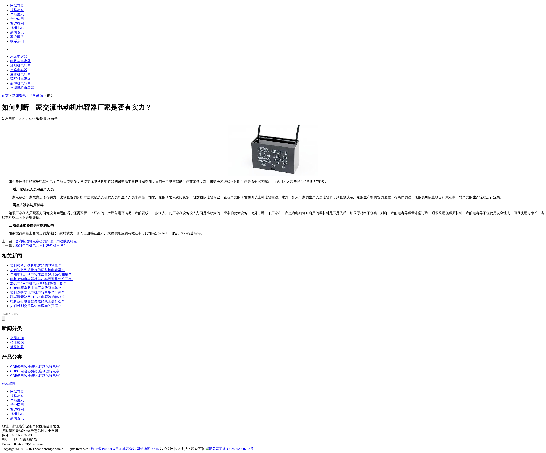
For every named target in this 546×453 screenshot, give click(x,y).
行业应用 (17, 19)
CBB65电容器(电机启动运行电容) (35, 375)
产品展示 (17, 14)
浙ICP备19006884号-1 (105, 449)
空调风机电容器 (22, 88)
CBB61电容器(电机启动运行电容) (35, 371)
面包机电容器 (20, 83)
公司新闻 (17, 338)
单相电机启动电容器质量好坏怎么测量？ (41, 274)
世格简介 (17, 10)
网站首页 (17, 5)
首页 (5, 96)
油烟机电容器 (20, 65)
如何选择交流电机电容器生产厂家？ (37, 292)
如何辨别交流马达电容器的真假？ (35, 306)
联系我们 (17, 41)
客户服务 (17, 37)
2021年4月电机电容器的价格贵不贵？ (38, 283)
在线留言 (8, 383)
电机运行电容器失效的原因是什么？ (37, 301)
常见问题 (36, 96)
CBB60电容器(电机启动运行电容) (35, 366)
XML (155, 449)
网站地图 (143, 449)
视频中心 (17, 28)
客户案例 (17, 23)
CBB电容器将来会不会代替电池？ (36, 288)
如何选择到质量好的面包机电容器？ (37, 270)
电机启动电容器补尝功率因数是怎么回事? (41, 279)
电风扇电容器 (20, 61)
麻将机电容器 (20, 74)
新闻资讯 (17, 32)
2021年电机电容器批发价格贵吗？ (41, 245)
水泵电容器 (18, 56)
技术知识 (17, 342)
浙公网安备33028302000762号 (231, 449)
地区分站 (129, 449)
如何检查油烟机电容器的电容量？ (35, 265)
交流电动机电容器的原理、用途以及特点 (46, 241)
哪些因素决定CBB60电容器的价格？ (37, 297)
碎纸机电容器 (20, 79)
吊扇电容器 (18, 70)
